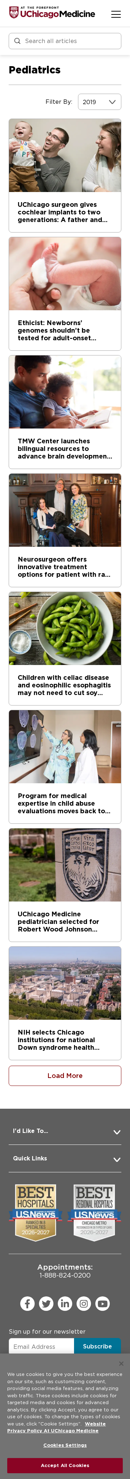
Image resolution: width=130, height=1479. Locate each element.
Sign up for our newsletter (47, 1331)
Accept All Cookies (65, 1465)
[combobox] (83, 102)
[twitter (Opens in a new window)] (46, 1303)
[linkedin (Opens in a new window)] (65, 1303)
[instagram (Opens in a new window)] (84, 1303)
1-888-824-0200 (65, 1271)
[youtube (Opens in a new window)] (102, 1303)
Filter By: (59, 101)
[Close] (121, 1364)
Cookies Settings (65, 1445)
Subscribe (97, 1346)
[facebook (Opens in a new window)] (27, 1303)
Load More (65, 1075)
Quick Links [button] (30, 1158)
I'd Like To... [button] (30, 1131)
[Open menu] (116, 14)
